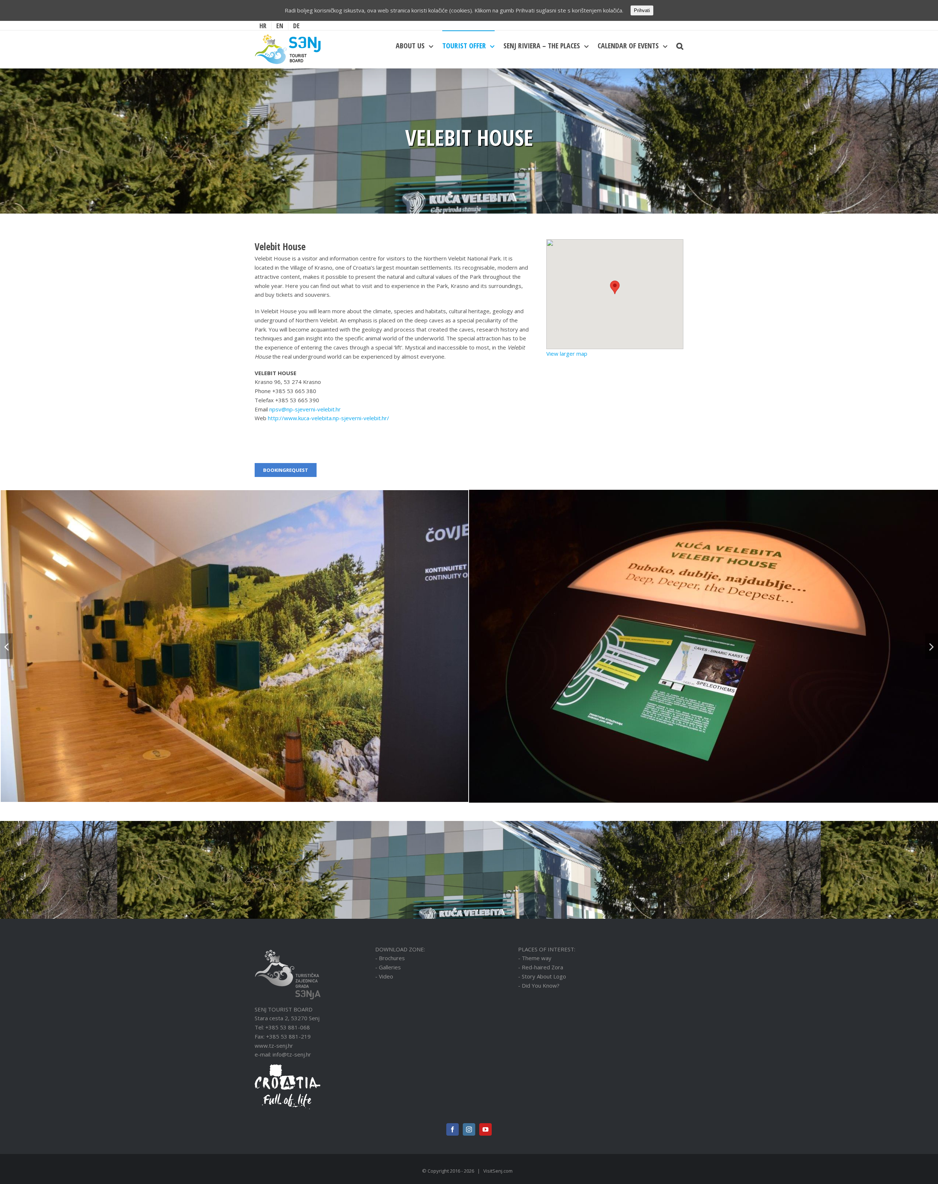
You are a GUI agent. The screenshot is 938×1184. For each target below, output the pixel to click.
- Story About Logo (542, 976)
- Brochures (390, 958)
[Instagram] (469, 1129)
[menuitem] (263, 26)
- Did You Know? (539, 985)
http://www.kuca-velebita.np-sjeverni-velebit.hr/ (328, 418)
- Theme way (534, 958)
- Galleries (388, 967)
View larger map (566, 353)
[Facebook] (452, 1129)
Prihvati (642, 10)
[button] (615, 287)
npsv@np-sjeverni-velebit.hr (305, 409)
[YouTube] (485, 1129)
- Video (384, 976)
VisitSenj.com (498, 1171)
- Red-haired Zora (540, 967)
